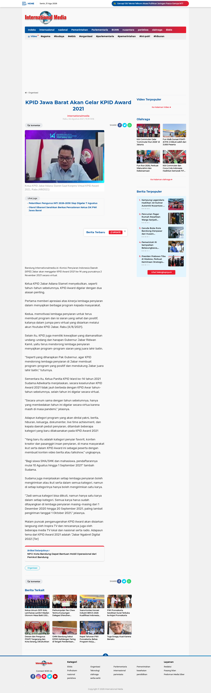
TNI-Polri (145, 36)
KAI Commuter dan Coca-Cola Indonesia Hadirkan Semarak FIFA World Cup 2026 (174, 168)
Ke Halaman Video (161, 107)
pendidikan (142, 674)
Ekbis (169, 29)
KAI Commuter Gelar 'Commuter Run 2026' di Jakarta (148, 142)
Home (31, 3)
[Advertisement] (105, 64)
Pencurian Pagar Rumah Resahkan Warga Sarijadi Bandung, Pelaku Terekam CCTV (151, 217)
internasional (46, 29)
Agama (46, 36)
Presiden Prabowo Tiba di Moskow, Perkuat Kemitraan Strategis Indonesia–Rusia (154, 259)
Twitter (51, 680)
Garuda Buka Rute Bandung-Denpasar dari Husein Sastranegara (152, 231)
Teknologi (94, 670)
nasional (63, 29)
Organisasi (86, 36)
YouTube (57, 680)
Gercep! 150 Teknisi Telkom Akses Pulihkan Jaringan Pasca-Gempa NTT (150, 3)
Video (34, 36)
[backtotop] (105, 656)
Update (116, 232)
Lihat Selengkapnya (160, 272)
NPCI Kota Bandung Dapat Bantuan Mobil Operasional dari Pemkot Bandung (61, 555)
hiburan (159, 36)
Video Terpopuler (149, 99)
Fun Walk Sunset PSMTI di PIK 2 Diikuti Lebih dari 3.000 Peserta (174, 142)
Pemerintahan (79, 29)
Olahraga (143, 119)
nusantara (128, 29)
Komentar (35, 125)
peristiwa (143, 29)
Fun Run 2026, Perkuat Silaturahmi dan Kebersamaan (147, 168)
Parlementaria (100, 29)
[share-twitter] (124, 125)
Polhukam (72, 670)
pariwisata (118, 674)
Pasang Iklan (170, 670)
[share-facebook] (120, 125)
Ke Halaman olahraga (160, 179)
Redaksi (167, 666)
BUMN (115, 29)
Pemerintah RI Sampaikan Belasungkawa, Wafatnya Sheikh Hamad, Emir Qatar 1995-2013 (152, 245)
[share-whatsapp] (129, 125)
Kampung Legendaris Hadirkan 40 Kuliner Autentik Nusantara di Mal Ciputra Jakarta (153, 203)
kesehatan (141, 670)
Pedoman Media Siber (174, 674)
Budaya (60, 36)
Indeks (32, 29)
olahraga (157, 29)
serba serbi (95, 678)
